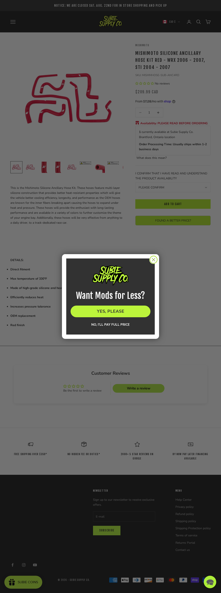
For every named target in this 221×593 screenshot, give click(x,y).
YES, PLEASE (110, 311)
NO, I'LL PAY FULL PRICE (110, 325)
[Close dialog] (153, 259)
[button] (210, 582)
